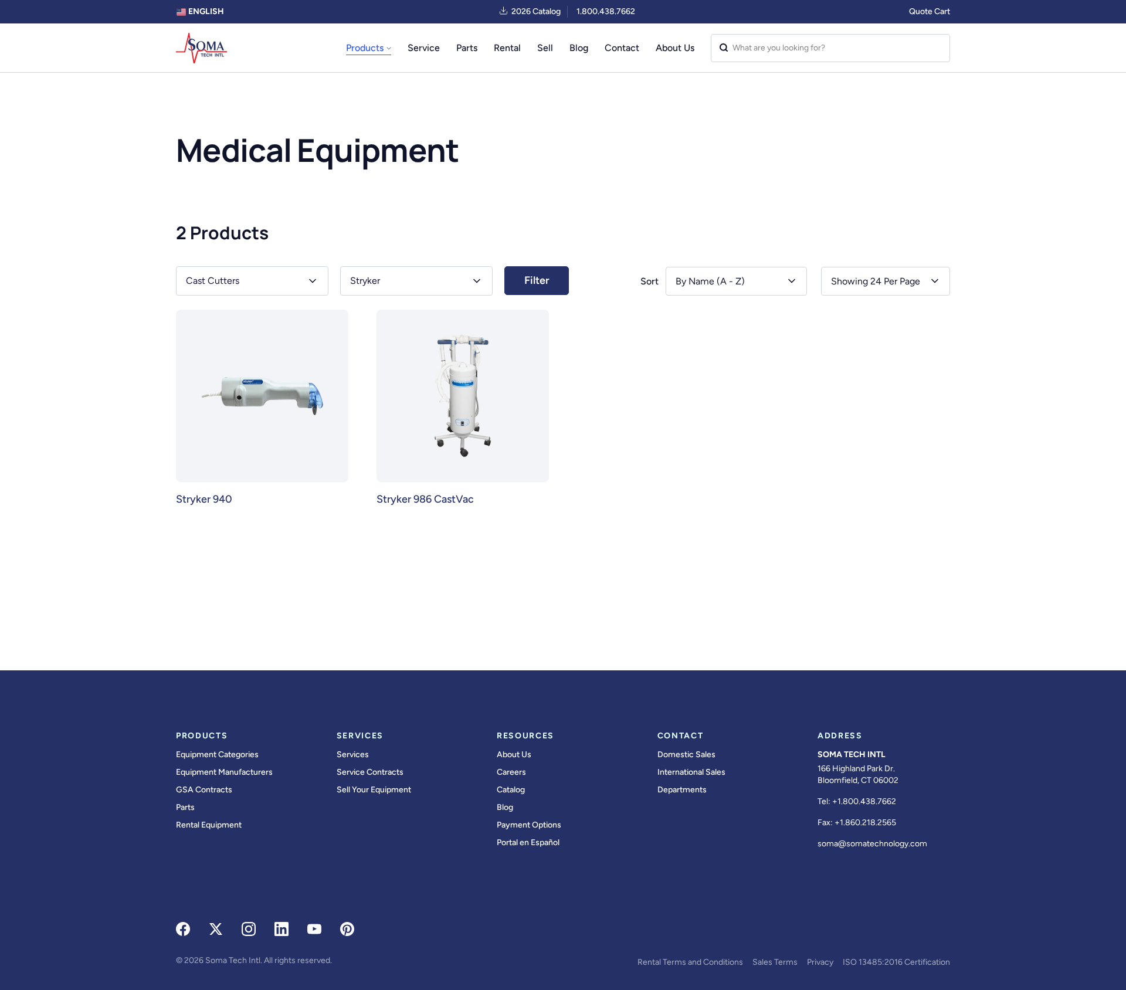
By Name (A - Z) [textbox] (710, 281)
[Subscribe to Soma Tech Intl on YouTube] (314, 929)
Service (424, 47)
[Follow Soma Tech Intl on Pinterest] (347, 929)
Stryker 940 (204, 499)
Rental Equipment (209, 825)
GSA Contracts (204, 790)
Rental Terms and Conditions (690, 962)
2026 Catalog (536, 11)
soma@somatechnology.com (872, 844)
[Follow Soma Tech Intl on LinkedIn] (281, 929)
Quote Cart (929, 11)
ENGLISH (205, 11)
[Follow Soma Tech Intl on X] (216, 929)
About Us (675, 47)
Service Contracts (370, 772)
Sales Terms (775, 962)
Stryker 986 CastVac (425, 499)
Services (353, 755)
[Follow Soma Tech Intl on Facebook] (183, 929)
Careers (511, 772)
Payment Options (529, 825)
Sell (545, 47)
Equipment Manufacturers (224, 772)
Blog (578, 47)
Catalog (511, 790)
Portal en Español (528, 842)
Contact (622, 47)
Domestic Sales (686, 755)
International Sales (691, 772)
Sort (649, 281)
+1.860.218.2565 (865, 823)
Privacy (820, 962)
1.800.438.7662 (605, 11)
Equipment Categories (217, 755)
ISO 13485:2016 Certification (896, 962)
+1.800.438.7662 (864, 801)
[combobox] (885, 281)
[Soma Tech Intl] (201, 48)
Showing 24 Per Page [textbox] (875, 281)
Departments (682, 790)
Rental (507, 47)
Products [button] (365, 47)
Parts (466, 47)
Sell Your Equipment (374, 790)
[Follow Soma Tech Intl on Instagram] (249, 929)
